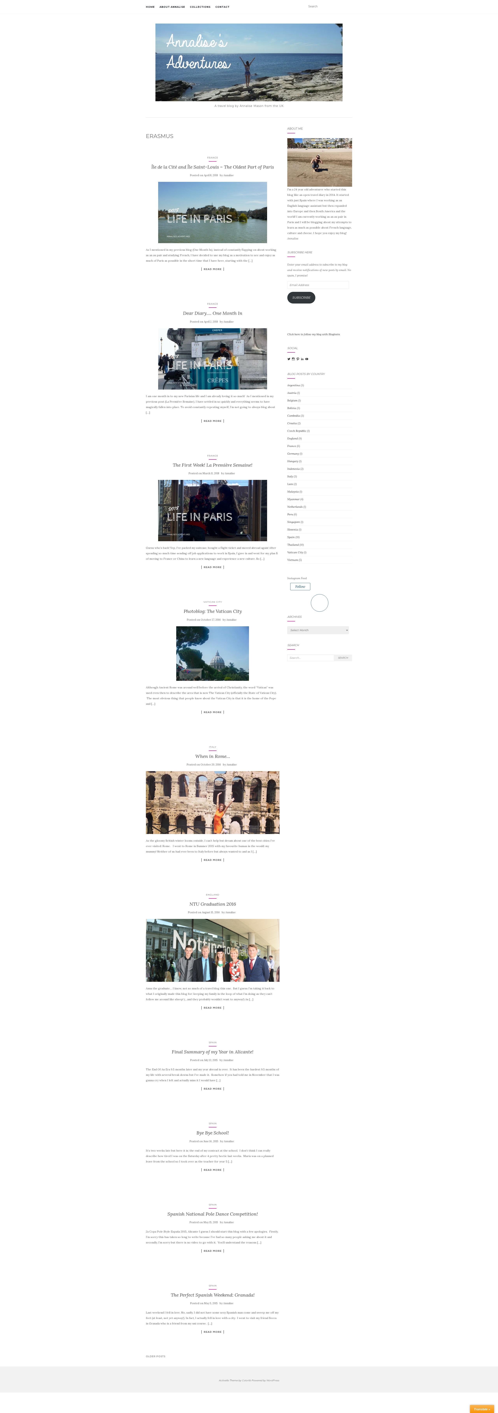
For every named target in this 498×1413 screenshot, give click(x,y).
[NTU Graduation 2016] (213, 950)
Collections (200, 6)
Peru (290, 514)
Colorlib (246, 1380)
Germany (293, 453)
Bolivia (291, 408)
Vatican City (212, 601)
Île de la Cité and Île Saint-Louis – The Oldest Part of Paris (212, 167)
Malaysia (293, 491)
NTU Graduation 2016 (212, 904)
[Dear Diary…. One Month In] (213, 359)
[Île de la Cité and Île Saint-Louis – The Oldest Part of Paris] (213, 212)
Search (343, 657)
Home (150, 6)
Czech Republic (296, 431)
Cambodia (293, 415)
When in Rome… (212, 756)
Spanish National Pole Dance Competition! (212, 1214)
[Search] (349, 7)
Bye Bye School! (212, 1133)
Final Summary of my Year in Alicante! (212, 1052)
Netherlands (295, 507)
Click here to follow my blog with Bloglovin (313, 334)
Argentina (293, 385)
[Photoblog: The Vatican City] (213, 653)
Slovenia (292, 529)
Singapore (293, 522)
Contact (222, 6)
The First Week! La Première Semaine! (213, 465)
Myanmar (293, 499)
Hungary (292, 461)
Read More (213, 269)
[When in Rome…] (213, 802)
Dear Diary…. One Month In (212, 313)
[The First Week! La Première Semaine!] (213, 510)
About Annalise (172, 6)
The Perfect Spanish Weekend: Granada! (213, 1295)
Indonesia (293, 469)
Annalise (229, 175)
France (212, 157)
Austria (291, 393)
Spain (213, 1042)
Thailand (293, 544)
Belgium (292, 400)
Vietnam (292, 560)
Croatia (292, 423)
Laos (290, 484)
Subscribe (301, 297)
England (212, 894)
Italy (212, 746)
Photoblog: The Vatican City (213, 611)
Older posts (155, 1356)
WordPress (272, 1380)
